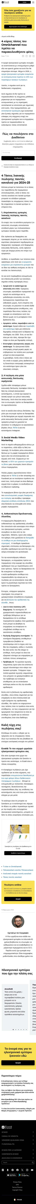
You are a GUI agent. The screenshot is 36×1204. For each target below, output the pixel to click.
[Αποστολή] (34, 56)
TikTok (15, 428)
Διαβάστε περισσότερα (18, 853)
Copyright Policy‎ (17, 1190)
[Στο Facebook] (23, 56)
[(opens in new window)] (12, 1174)
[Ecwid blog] (3, 1170)
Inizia (24, 2)
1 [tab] (13, 1029)
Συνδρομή (18, 158)
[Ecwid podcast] (8, 1170)
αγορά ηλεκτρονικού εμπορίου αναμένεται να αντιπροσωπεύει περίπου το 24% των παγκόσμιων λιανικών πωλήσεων (17, 77)
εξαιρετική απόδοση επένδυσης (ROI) (15, 501)
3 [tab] (18, 1029)
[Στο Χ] (30, 56)
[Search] (33, 1162)
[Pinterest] (13, 1170)
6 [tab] (26, 1029)
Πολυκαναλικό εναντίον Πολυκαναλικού (18, 870)
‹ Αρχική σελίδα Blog (7, 36)
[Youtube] (32, 1170)
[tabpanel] (15, 1007)
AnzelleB (9, 989)
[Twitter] (22, 1170)
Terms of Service (17, 1187)
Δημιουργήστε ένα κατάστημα (18, 26)
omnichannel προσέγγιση (11, 111)
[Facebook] (18, 1170)
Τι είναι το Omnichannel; (12, 866)
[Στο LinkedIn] (27, 56)
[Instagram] (27, 1170)
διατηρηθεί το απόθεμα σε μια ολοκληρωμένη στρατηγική (17, 540)
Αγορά (18, 899)
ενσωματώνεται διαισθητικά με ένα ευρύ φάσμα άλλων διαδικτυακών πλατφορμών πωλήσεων (17, 778)
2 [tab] (15, 1029)
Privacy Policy (17, 1182)
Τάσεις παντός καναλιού (12, 877)
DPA (17, 1184)
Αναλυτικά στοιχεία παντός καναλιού (17, 874)
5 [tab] (23, 1029)
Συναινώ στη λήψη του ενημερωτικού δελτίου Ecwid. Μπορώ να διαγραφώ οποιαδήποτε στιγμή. (19, 166)
